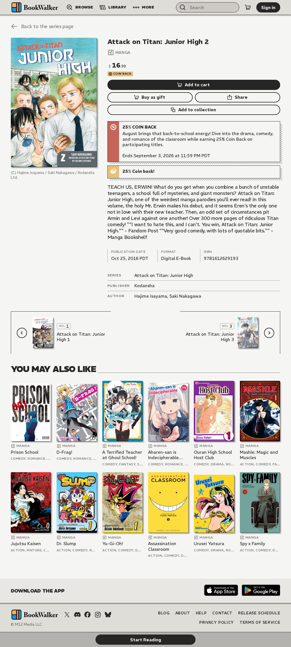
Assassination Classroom (162, 546)
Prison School (24, 452)
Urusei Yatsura (209, 543)
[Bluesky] (108, 614)
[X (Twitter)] (67, 614)
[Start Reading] (54, 102)
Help (201, 613)
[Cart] (248, 7)
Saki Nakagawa (185, 296)
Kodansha (144, 285)
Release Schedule (259, 613)
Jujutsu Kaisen (26, 543)
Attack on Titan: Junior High (163, 275)
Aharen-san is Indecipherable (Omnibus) (163, 455)
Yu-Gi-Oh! (112, 543)
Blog (164, 613)
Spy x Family (252, 543)
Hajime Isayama (150, 296)
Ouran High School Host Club (213, 455)
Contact (222, 613)
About (182, 613)
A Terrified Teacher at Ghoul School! (122, 455)
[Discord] (77, 614)
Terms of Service (260, 622)
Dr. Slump (66, 543)
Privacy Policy (216, 622)
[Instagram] (97, 614)
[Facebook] (87, 614)
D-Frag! (64, 452)
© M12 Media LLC (26, 624)
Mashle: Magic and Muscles (259, 455)
